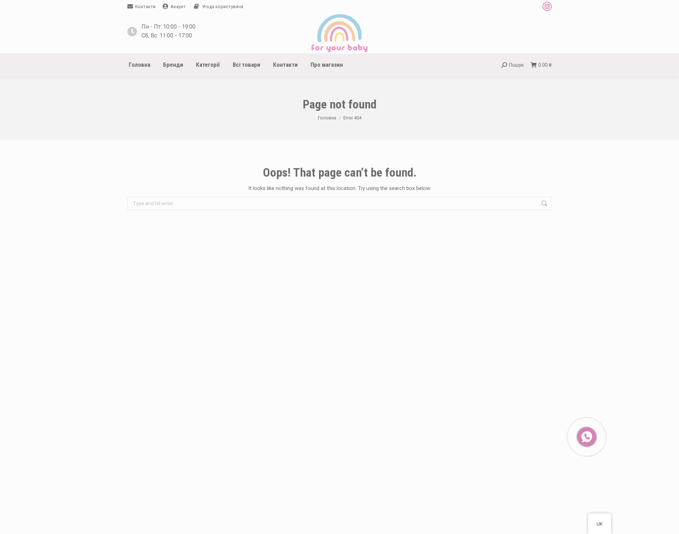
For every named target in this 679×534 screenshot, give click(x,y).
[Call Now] (586, 436)
